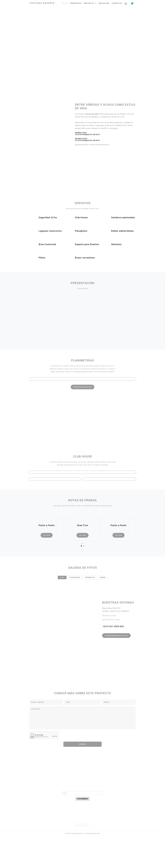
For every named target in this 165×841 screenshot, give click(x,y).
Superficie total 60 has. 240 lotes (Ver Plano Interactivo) (92, 144)
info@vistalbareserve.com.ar (116, 635)
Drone (102, 577)
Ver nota (46, 535)
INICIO (65, 3)
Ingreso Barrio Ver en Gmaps (111, 619)
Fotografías (74, 577)
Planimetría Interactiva (82, 387)
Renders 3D (90, 577)
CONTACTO (117, 3)
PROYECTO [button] (89, 3)
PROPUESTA (76, 3)
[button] (81, 546)
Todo (62, 577)
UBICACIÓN (104, 3)
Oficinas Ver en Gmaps (109, 615)
